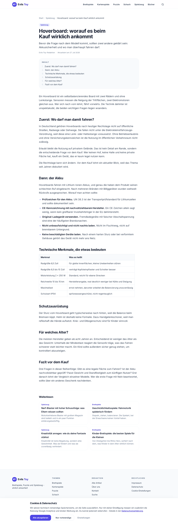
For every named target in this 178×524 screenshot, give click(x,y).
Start (41, 18)
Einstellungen (83, 517)
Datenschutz (137, 487)
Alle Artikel (97, 483)
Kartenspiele (103, 4)
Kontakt (95, 490)
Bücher (151, 4)
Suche (94, 494)
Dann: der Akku (50, 70)
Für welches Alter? (52, 81)
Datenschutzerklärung (132, 511)
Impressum (137, 483)
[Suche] (163, 4)
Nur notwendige (63, 517)
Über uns (96, 487)
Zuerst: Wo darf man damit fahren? (59, 66)
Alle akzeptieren (40, 517)
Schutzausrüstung (52, 77)
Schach (127, 4)
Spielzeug (139, 4)
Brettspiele (88, 4)
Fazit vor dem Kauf (52, 84)
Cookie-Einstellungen (141, 490)
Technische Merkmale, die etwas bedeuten (63, 73)
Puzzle (116, 4)
